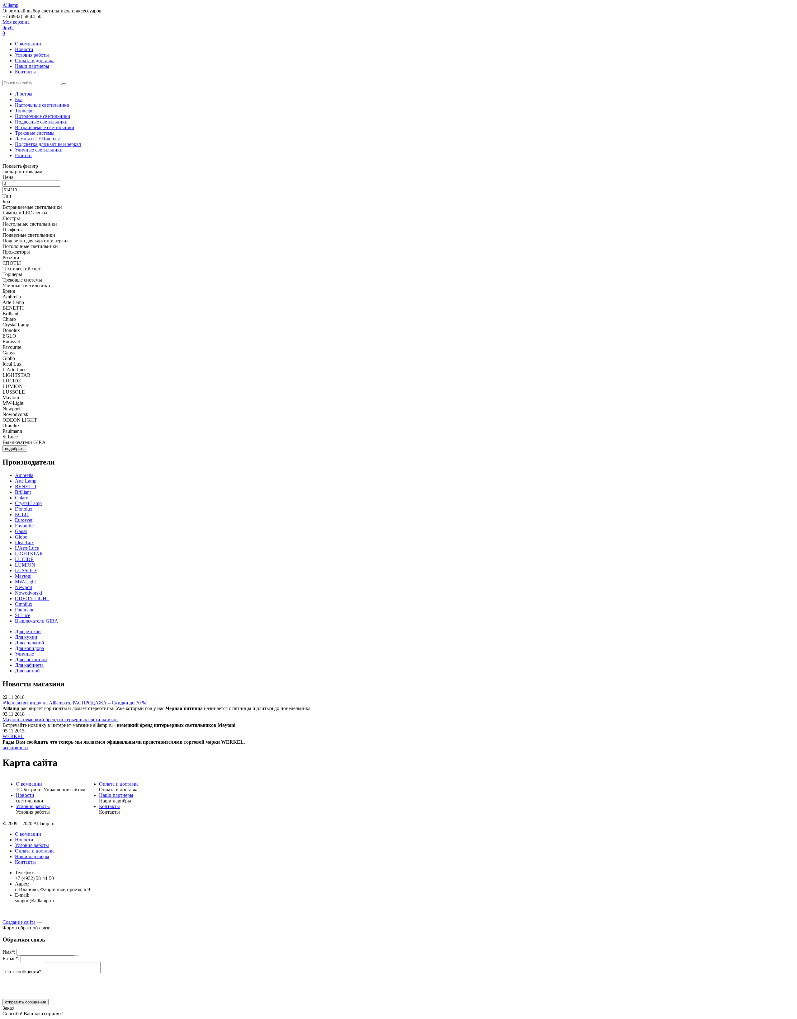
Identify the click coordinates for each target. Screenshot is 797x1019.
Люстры (23, 93)
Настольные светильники (42, 105)
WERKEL (13, 736)
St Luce (22, 615)
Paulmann (25, 609)
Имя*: (8, 952)
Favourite (24, 525)
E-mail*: (10, 958)
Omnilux (23, 604)
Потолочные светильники (42, 116)
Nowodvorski (28, 593)
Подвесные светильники (41, 121)
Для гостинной (31, 659)
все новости (15, 747)
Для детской (28, 631)
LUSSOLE (26, 570)
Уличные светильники (39, 149)
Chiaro (21, 497)
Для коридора (29, 648)
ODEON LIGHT (32, 598)
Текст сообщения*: (22, 971)
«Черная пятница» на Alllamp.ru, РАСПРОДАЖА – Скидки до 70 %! (75, 702)
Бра (18, 99)
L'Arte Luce (27, 548)
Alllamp (10, 5)
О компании (28, 43)
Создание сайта (18, 922)
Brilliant (23, 492)
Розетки (23, 155)
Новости (24, 49)
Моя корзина (16, 27)
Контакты (25, 71)
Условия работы (32, 55)
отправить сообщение (25, 1002)
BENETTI (25, 486)
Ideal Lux (24, 542)
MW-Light (25, 581)
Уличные (24, 654)
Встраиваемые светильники (44, 127)
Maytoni (23, 576)
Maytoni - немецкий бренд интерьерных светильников (60, 719)
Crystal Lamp (28, 503)
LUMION (25, 565)
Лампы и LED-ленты (37, 138)
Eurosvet (23, 520)
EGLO (22, 514)
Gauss (21, 531)
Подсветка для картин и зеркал (48, 144)
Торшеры (25, 110)
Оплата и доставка (34, 60)
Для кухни (26, 637)
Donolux (23, 509)
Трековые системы (34, 133)
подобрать (15, 448)
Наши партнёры (32, 66)
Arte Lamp (25, 481)
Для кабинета (29, 665)
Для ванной (27, 670)
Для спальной (29, 642)
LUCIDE (24, 559)
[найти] (63, 84)
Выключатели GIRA (36, 621)
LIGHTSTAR (29, 553)
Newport (23, 587)
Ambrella (24, 475)
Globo (21, 537)
